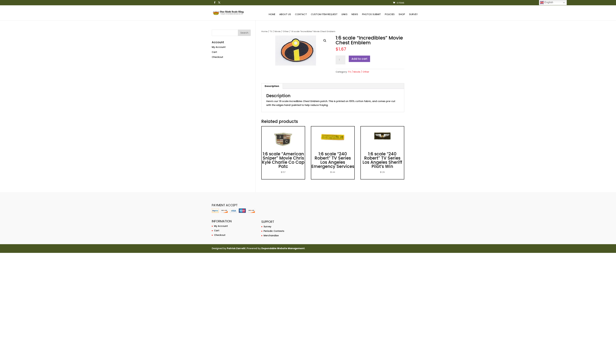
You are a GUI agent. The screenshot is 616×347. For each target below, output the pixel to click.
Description (272, 86)
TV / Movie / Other (279, 31)
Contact (301, 14)
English (548, 2)
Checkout (217, 57)
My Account (219, 47)
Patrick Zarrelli (236, 248)
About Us (285, 14)
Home (272, 14)
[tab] (272, 86)
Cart (214, 52)
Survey (413, 14)
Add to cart (359, 59)
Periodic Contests (274, 231)
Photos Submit (371, 14)
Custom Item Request (324, 14)
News (354, 14)
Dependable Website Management (283, 248)
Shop (402, 14)
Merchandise (271, 235)
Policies (390, 14)
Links (344, 14)
